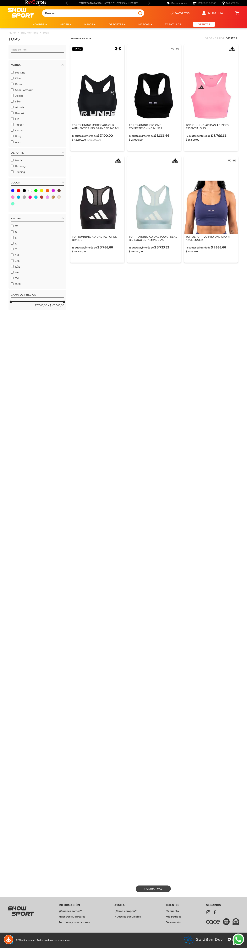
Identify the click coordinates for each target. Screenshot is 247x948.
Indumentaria (29, 32)
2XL (17, 255)
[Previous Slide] (66, 3)
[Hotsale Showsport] (228, 922)
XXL (17, 278)
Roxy (18, 136)
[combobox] (93, 13)
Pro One (20, 72)
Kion (18, 78)
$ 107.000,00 (56, 305)
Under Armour (24, 90)
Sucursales (232, 3)
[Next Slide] (148, 3)
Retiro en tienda (207, 3)
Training (20, 172)
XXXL (18, 284)
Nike (18, 101)
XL (16, 249)
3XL (17, 260)
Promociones (179, 3)
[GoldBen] (203, 940)
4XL (17, 272)
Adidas (19, 95)
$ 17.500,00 (41, 305)
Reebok (19, 113)
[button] (37, 50)
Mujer (12, 32)
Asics (18, 142)
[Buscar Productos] (140, 13)
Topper (19, 124)
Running (20, 166)
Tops (46, 32)
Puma (19, 84)
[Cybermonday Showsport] (236, 922)
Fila (17, 118)
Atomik (19, 107)
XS (16, 226)
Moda (18, 160)
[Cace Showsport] (214, 923)
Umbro (19, 130)
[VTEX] (232, 940)
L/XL (17, 266)
